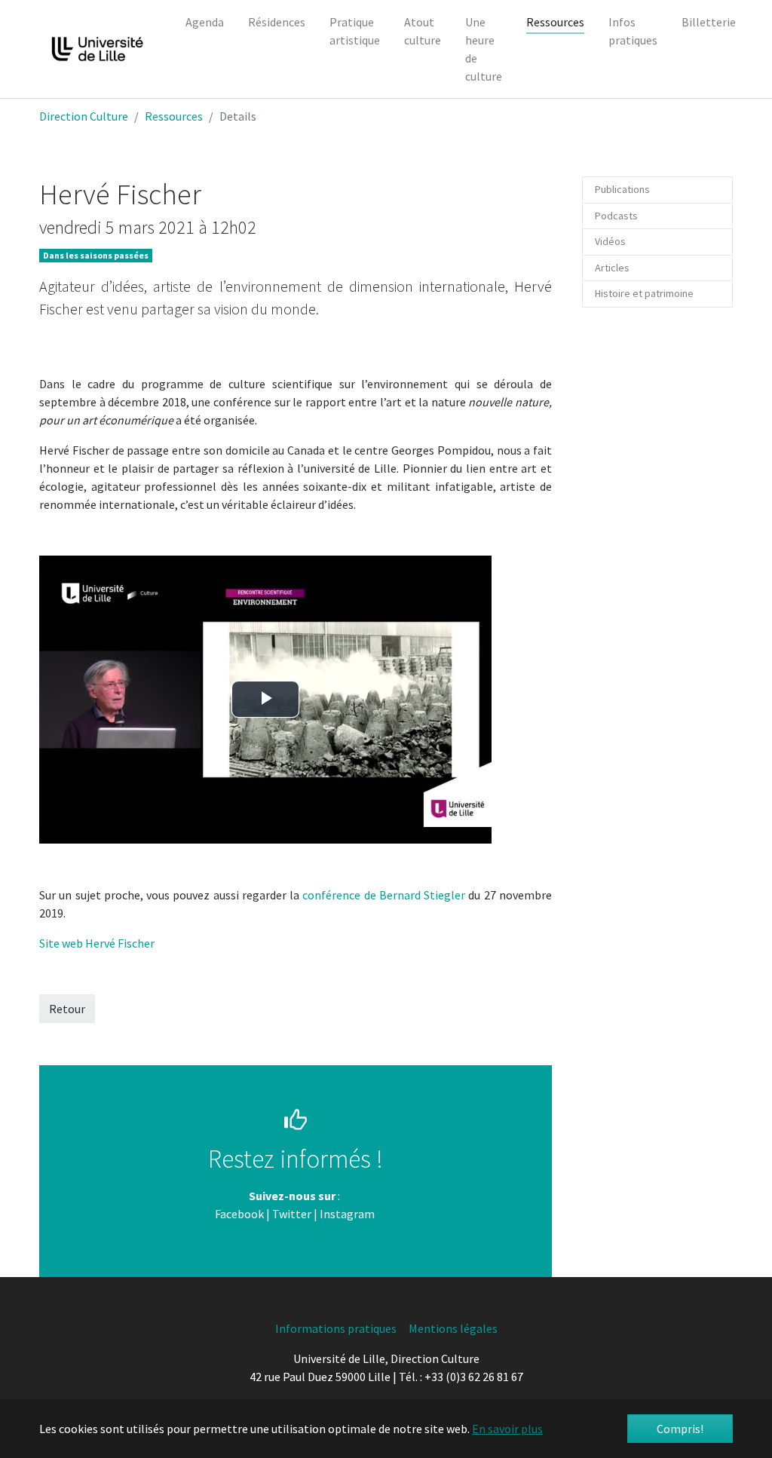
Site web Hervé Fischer (97, 943)
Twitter (291, 1213)
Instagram (347, 1213)
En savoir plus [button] (507, 1428)
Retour (67, 1008)
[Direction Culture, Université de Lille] (97, 49)
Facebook (239, 1213)
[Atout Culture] (376, 1213)
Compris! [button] (680, 1428)
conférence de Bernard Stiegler (383, 894)
